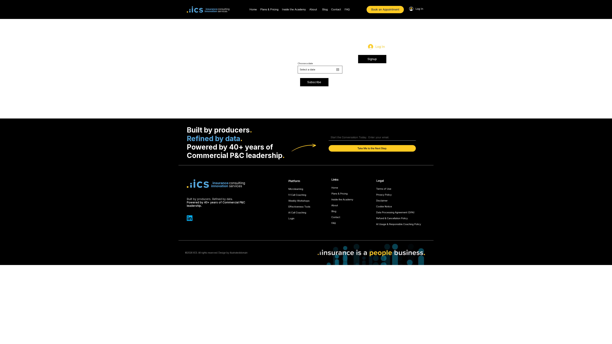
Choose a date (305, 63)
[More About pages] (318, 9)
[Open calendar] (337, 69)
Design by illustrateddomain (233, 252)
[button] (372, 59)
